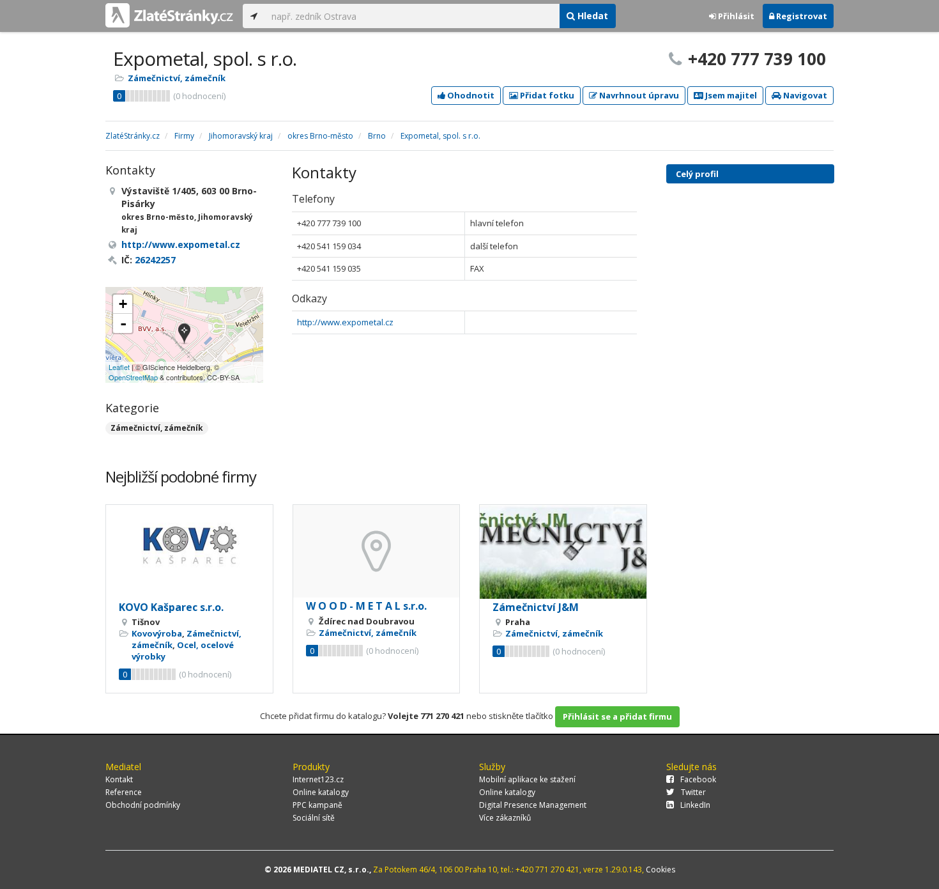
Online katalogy (321, 792)
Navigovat (804, 95)
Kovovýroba (157, 633)
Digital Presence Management (532, 805)
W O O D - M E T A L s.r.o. (366, 606)
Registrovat (800, 16)
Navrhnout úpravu (638, 95)
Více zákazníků (505, 817)
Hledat (591, 16)
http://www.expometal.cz (345, 322)
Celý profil (697, 174)
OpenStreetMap (133, 377)
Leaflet (119, 367)
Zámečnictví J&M (535, 607)
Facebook (698, 779)
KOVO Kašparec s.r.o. (171, 607)
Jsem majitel (730, 95)
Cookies (660, 869)
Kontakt (119, 779)
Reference (123, 792)
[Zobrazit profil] (189, 552)
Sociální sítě (314, 817)
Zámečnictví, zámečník (176, 78)
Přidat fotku (546, 95)
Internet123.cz (318, 779)
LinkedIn (695, 805)
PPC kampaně (317, 805)
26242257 (155, 260)
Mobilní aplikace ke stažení (527, 779)
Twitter (693, 792)
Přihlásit (735, 16)
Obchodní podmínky (142, 805)
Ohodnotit (469, 95)
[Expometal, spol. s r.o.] (184, 334)
